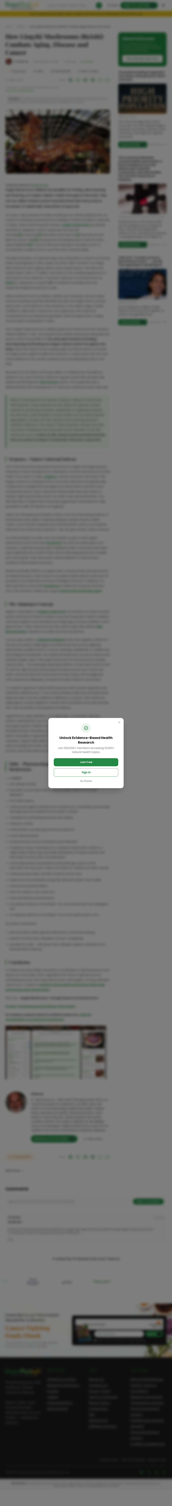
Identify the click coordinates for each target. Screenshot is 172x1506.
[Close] (119, 722)
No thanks (86, 781)
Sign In (86, 772)
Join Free (86, 762)
